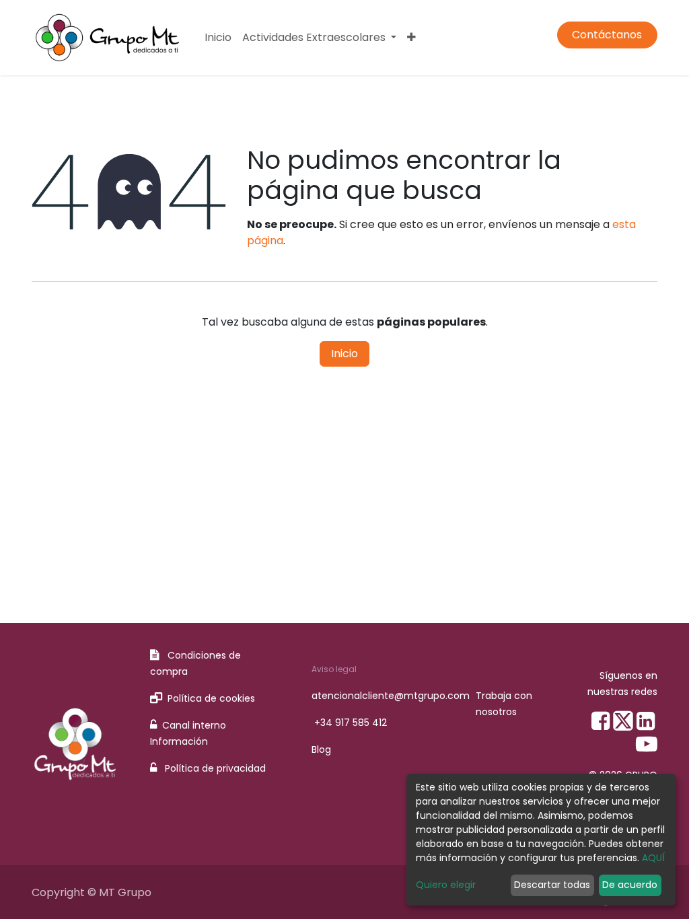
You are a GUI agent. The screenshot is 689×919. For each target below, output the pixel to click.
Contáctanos (607, 34)
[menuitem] (218, 37)
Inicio (344, 353)
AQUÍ (653, 858)
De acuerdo (629, 884)
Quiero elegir (446, 884)
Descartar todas (552, 884)
